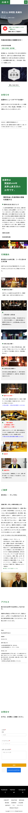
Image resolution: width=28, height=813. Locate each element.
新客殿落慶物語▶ (6, 237)
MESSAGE (21, 800)
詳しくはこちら (14, 85)
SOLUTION (14, 800)
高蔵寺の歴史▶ (6, 232)
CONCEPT (6, 800)
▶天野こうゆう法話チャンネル (10, 568)
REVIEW (7, 802)
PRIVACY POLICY (14, 808)
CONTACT (7, 805)
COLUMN (21, 802)
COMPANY (13, 802)
